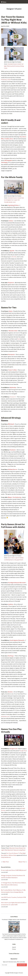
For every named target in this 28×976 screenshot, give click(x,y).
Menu (4, 2)
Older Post (6, 861)
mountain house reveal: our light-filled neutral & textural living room (14, 66)
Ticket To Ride (12, 370)
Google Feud (13, 748)
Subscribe (22, 965)
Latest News (14, 916)
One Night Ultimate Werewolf (16, 582)
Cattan (11, 220)
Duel (18, 339)
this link (14, 256)
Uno (20, 136)
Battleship (13, 387)
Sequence (11, 282)
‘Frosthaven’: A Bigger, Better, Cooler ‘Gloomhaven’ (14, 919)
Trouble (6, 138)
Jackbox (10, 604)
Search (14, 947)
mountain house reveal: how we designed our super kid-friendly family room (14, 200)
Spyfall (12, 250)
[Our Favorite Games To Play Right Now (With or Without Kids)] (14, 37)
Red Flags (11, 656)
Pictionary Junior (6, 79)
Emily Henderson (6, 857)
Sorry (11, 138)
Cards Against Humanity (17, 640)
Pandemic (13, 450)
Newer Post (22, 861)
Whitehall (11, 424)
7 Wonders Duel (12, 330)
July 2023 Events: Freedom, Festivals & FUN (13, 897)
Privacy (14, 949)
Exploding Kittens (13, 205)
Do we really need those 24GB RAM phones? (13, 870)
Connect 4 (13, 397)
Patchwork (11, 354)
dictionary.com (5, 716)
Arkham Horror (12, 469)
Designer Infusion (18, 972)
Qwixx (11, 311)
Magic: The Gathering (14, 497)
